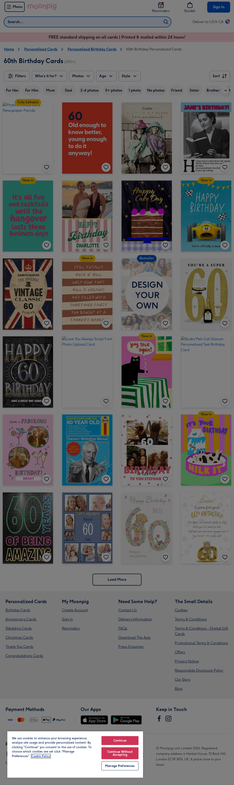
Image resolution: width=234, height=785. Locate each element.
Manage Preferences (120, 766)
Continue (120, 740)
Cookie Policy (41, 756)
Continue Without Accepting (120, 753)
